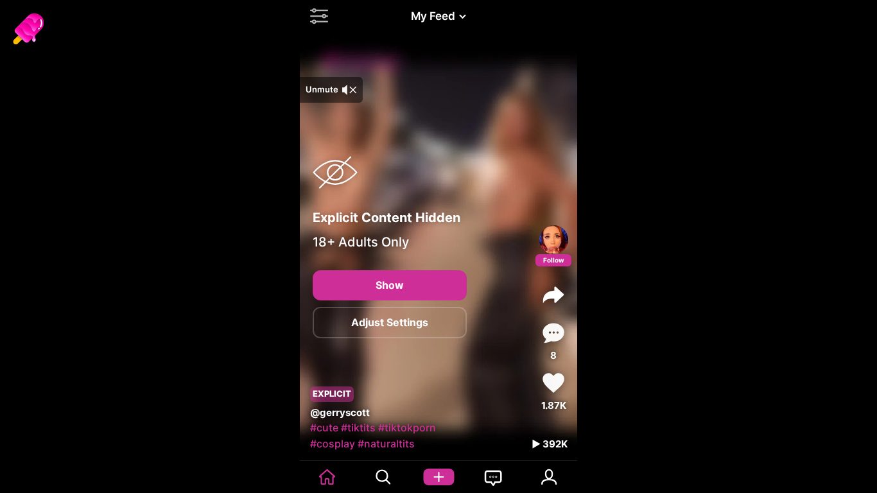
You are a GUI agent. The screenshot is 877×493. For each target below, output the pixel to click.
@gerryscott (340, 412)
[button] (316, 16)
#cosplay (332, 443)
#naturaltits (386, 443)
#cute (324, 427)
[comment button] (553, 333)
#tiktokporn (407, 427)
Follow (553, 260)
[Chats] (493, 477)
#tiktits (358, 427)
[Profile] (553, 239)
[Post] (438, 477)
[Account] (549, 477)
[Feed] (327, 477)
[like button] (553, 383)
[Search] (382, 477)
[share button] (553, 294)
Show (390, 285)
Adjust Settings (389, 322)
